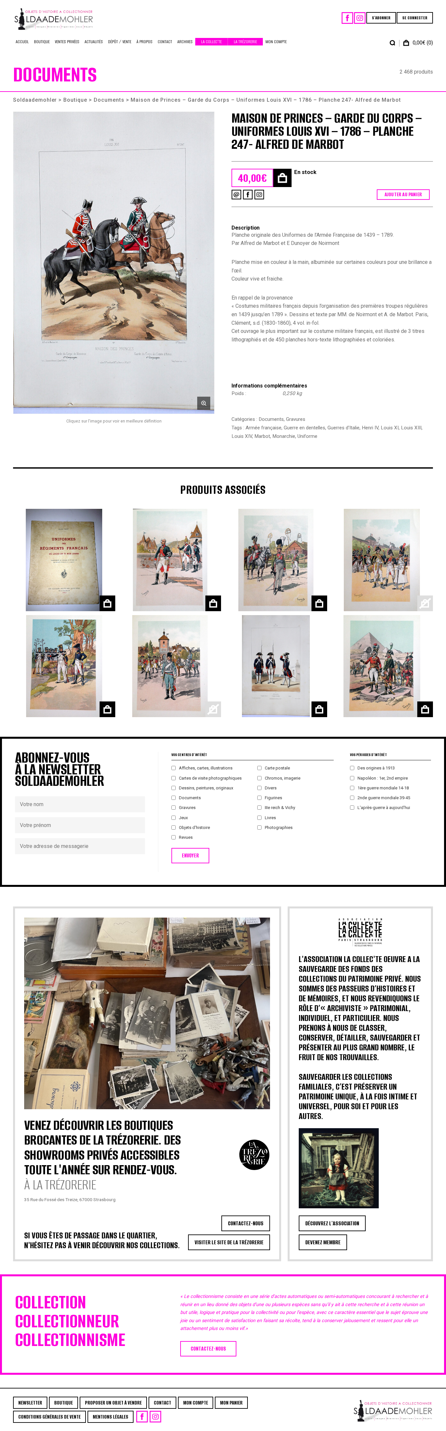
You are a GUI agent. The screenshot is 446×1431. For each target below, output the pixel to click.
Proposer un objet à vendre (113, 1402)
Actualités (94, 42)
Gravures (295, 419)
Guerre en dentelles (304, 428)
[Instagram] (360, 18)
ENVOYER (190, 855)
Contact (165, 42)
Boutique (42, 42)
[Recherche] (392, 43)
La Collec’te (211, 42)
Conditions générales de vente (49, 1416)
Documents (109, 100)
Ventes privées (67, 42)
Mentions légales (110, 1416)
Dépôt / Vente (119, 42)
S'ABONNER (381, 18)
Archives (185, 42)
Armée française (263, 428)
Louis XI (390, 428)
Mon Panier (231, 1402)
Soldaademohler (35, 100)
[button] (114, 263)
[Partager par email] (236, 194)
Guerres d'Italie (343, 428)
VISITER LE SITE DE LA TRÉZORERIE (229, 1242)
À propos (144, 42)
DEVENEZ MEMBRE (323, 1242)
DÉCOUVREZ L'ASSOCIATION (332, 1223)
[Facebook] (347, 18)
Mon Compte (276, 42)
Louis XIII (411, 428)
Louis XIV (241, 436)
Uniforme (307, 436)
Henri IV (370, 428)
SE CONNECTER (414, 18)
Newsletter (30, 1402)
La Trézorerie (245, 42)
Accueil (22, 42)
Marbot (262, 436)
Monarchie (283, 436)
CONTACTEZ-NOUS (245, 1223)
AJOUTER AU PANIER (403, 194)
